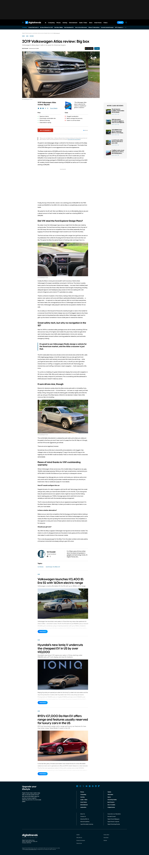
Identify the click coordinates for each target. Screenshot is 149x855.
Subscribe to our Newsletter (114, 814)
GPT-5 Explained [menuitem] (119, 27)
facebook (47, 556)
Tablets (109, 792)
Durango (67, 514)
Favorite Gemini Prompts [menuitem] (107, 27)
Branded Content (112, 816)
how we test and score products (74, 139)
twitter (50, 556)
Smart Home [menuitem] (98, 23)
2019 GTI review (55, 481)
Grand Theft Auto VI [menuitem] (33, 27)
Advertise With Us (84, 819)
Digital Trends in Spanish (113, 821)
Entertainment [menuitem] (73, 23)
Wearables (110, 794)
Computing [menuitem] (51, 23)
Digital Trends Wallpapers (113, 819)
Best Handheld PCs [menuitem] (69, 27)
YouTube (86, 786)
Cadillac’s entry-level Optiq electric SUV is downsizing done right (118, 153)
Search (126, 22)
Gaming (82, 797)
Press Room (106, 837)
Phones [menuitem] (58, 23)
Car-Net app (50, 477)
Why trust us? (57, 33)
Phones (82, 792)
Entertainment (84, 805)
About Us (82, 814)
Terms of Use (79, 843)
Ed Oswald (25, 48)
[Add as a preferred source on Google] (89, 48)
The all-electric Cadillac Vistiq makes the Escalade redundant (118, 111)
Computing (83, 794)
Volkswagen (50, 143)
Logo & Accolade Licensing (86, 824)
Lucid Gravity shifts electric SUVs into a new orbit (117, 141)
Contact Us (83, 816)
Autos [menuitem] (90, 23)
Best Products (111, 802)
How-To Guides (111, 805)
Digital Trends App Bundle (114, 824)
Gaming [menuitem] (65, 23)
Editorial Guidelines (84, 821)
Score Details (53, 108)
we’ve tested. (41, 457)
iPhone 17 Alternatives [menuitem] (94, 27)
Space (109, 797)
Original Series (111, 807)
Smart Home (83, 802)
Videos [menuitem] (105, 23)
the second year (49, 539)
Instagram (80, 786)
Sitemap (105, 840)
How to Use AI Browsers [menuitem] (81, 27)
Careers (78, 834)
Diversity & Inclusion (80, 840)
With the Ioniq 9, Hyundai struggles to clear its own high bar (118, 121)
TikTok (89, 786)
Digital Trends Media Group (30, 849)
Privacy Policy (106, 834)
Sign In (120, 22)
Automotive (83, 807)
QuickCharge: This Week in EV (53, 566)
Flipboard (99, 786)
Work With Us (79, 837)
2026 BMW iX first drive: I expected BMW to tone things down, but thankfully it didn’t (118, 133)
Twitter (83, 786)
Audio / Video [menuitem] (83, 23)
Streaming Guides (112, 799)
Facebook (77, 786)
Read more (43, 631)
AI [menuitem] (45, 23)
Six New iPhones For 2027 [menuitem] (46, 27)
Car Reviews (40, 566)
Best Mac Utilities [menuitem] (58, 27)
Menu (23, 22)
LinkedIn (96, 786)
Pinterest (93, 786)
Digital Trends (30, 25)
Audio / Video (83, 799)
